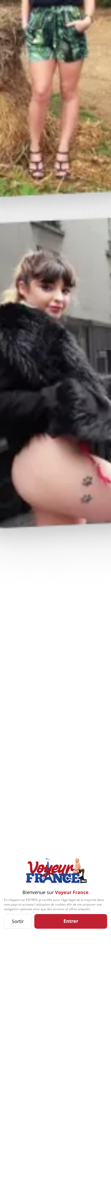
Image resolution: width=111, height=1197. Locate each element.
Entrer (71, 921)
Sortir (18, 921)
